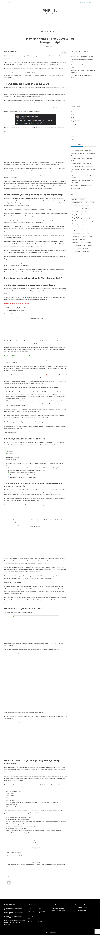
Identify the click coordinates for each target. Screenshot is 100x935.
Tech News (74, 136)
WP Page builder (76, 251)
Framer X (80, 208)
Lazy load (74, 227)
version (20, 593)
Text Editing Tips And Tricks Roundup (81, 64)
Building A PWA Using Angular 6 (79, 56)
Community (18, 791)
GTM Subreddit (10, 800)
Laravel (73, 127)
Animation (74, 199)
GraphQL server (76, 221)
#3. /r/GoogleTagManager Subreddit (14, 220)
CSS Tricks (74, 118)
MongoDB (82, 227)
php (89, 233)
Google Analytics (86, 211)
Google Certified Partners (38, 269)
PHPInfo (50, 10)
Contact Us (56, 31)
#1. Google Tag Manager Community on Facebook (18, 198)
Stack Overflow (10, 795)
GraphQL (88, 218)
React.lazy (74, 239)
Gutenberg (90, 221)
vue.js (89, 245)
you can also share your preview (18, 498)
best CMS (82, 199)
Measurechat (9, 798)
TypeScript (88, 242)
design (81, 205)
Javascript (74, 124)
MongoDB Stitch (76, 230)
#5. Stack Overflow (9, 235)
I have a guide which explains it (16, 370)
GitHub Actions (76, 211)
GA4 (86, 208)
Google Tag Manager (16, 852)
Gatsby (92, 208)
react (84, 236)
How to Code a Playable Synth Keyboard (82, 59)
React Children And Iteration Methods (81, 163)
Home (41, 31)
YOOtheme (86, 251)
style (82, 242)
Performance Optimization (79, 233)
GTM (7, 791)
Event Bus (87, 205)
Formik (73, 208)
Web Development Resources (50, 13)
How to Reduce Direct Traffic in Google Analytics (21, 863)
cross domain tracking (77, 202)
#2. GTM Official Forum (11, 213)
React (72, 133)
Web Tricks (74, 139)
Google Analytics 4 (77, 214)
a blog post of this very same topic (29, 56)
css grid (92, 202)
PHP (72, 130)
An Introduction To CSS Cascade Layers (81, 150)
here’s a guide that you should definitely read (48, 489)
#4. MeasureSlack (9, 226)
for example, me (24, 807)
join (50, 209)
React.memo (83, 239)
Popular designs (76, 236)
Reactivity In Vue (75, 188)
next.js (85, 230)
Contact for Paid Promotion (87, 2)
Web (73, 248)
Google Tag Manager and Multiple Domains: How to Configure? (51, 864)
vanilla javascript (76, 245)
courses (50, 188)
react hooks (75, 242)
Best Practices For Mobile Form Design (81, 75)
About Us (48, 31)
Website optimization (82, 248)
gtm (22, 855)
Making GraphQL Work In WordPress (81, 185)
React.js (90, 236)
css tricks (74, 205)
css (86, 202)
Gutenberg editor (76, 224)
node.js (91, 230)
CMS (72, 115)
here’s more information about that (32, 271)
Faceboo (11, 791)
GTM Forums (10, 793)
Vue (84, 245)
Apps (72, 112)
